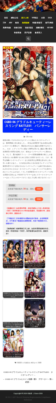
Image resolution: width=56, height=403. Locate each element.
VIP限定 (35, 18)
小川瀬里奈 (26, 362)
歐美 (17, 23)
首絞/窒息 (29, 28)
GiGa (50, 18)
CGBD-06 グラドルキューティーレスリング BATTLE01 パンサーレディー (28, 125)
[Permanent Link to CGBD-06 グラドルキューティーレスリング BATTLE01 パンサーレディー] (28, 82)
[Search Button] (28, 38)
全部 (43, 18)
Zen (27, 136)
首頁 (6, 18)
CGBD (39, 362)
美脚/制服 (7, 28)
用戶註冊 (28, 33)
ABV (10, 23)
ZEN (4, 23)
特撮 (30, 136)
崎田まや (34, 362)
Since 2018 (38, 393)
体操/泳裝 (18, 28)
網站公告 (14, 18)
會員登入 (38, 33)
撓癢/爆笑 (40, 28)
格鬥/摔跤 (49, 23)
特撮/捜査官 (37, 23)
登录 (39, 189)
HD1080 (50, 28)
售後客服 (17, 33)
